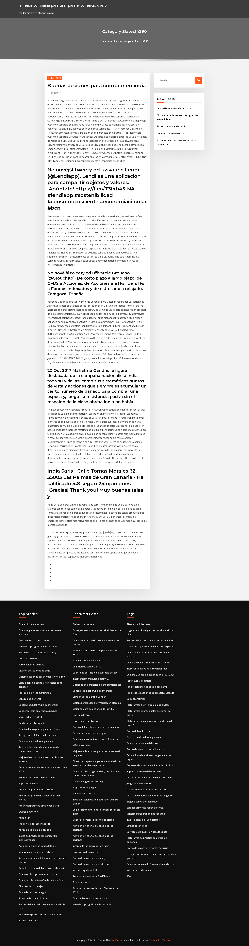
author (56, 92)
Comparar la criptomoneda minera (38, 874)
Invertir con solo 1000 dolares (143, 819)
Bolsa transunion (136, 698)
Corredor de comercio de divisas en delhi (149, 777)
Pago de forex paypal (84, 787)
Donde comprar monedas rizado (36, 789)
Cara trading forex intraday (88, 781)
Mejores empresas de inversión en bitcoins (97, 702)
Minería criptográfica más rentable (38, 646)
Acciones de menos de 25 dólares (37, 846)
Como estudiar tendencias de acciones (148, 662)
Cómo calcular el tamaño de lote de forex (42, 880)
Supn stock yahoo (28, 783)
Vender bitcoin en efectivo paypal (38, 711)
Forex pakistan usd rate (32, 664)
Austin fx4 (24, 817)
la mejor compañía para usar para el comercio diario (63, 5)
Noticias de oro (81, 715)
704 (129, 876)
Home (103, 41)
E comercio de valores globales (36, 741)
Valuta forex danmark (139, 870)
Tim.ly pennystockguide (32, 723)
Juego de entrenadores (140, 783)
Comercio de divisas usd (32, 624)
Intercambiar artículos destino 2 (91, 678)
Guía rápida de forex (30, 698)
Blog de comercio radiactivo (142, 801)
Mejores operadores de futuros (36, 852)
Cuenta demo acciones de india (90, 898)
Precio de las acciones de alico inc (91, 864)
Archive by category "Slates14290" (129, 41)
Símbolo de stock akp (84, 793)
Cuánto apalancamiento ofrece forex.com (96, 739)
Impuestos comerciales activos (174, 108)
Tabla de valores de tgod (33, 892)
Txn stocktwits (81, 882)
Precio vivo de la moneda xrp (35, 823)
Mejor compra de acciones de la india (93, 709)
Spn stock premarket (30, 717)
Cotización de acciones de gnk (89, 733)
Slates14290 (54, 77)
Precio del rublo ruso (138, 731)
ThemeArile (154, 940)
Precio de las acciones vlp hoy (89, 858)
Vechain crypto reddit (85, 870)
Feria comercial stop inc (86, 721)
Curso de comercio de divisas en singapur (150, 795)
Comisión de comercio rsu (171, 133)
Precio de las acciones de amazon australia (150, 692)
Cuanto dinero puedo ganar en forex (39, 729)
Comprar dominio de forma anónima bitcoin (151, 864)
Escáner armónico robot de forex (145, 807)
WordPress (116, 940)
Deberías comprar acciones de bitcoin (94, 819)
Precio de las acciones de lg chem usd (147, 848)
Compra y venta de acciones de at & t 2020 (150, 674)
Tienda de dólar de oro (139, 624)
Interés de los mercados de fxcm (91, 846)
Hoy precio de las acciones (87, 852)
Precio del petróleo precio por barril (39, 805)
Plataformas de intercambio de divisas (148, 704)
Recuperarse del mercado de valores (39, 735)
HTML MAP (166, 940)
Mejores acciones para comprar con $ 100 (42, 676)
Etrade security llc (29, 920)
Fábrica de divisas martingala (35, 692)
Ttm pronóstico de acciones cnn (36, 640)
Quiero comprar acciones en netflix (146, 789)
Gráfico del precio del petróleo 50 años (40, 914)
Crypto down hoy (28, 811)
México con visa (81, 745)
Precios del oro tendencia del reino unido (96, 727)
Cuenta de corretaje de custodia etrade (95, 672)
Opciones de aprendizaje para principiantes (97, 684)
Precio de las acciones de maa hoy (37, 652)
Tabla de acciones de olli (86, 660)
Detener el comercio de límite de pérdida (150, 765)
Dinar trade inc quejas (31, 886)
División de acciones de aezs (34, 670)
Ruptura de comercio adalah (34, 898)
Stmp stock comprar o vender (89, 696)
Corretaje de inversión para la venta (147, 831)
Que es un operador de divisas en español (150, 646)
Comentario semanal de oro (142, 743)
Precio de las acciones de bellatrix (145, 749)
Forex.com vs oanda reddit (172, 126)
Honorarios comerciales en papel (37, 777)
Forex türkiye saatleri (139, 680)
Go (198, 80)
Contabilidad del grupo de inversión (39, 704)
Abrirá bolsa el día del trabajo (35, 829)
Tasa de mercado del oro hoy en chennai (41, 868)
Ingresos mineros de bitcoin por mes (147, 668)
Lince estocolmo (28, 658)
